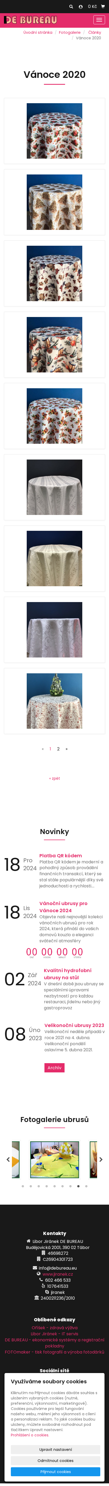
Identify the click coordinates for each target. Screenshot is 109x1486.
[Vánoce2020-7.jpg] (54, 487)
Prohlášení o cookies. (30, 1435)
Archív (54, 1068)
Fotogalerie (70, 32)
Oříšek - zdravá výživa (55, 1328)
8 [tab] (78, 1187)
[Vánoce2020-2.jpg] (54, 202)
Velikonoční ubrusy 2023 (74, 1025)
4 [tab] (46, 1187)
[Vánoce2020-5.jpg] (54, 131)
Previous (8, 1159)
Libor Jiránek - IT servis (54, 1334)
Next (101, 1159)
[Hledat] (71, 7)
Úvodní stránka (38, 32)
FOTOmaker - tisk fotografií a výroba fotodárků (54, 1352)
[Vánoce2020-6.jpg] (54, 630)
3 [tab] (38, 1187)
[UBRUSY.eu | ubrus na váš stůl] (30, 19)
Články (94, 32)
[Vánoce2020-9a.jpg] (54, 701)
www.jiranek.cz (58, 1274)
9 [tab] (86, 1187)
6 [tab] (62, 1187)
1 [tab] (22, 1187)
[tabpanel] (54, 1160)
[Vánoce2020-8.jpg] (54, 558)
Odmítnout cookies (56, 1460)
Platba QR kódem (60, 855)
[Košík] (103, 7)
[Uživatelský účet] (81, 7)
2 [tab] (30, 1187)
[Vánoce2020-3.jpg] (54, 345)
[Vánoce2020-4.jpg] (54, 416)
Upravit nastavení (55, 1449)
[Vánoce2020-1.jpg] (54, 273)
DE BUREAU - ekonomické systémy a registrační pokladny (55, 1343)
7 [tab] (70, 1187)
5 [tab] (54, 1187)
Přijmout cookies (55, 1471)
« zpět (54, 778)
